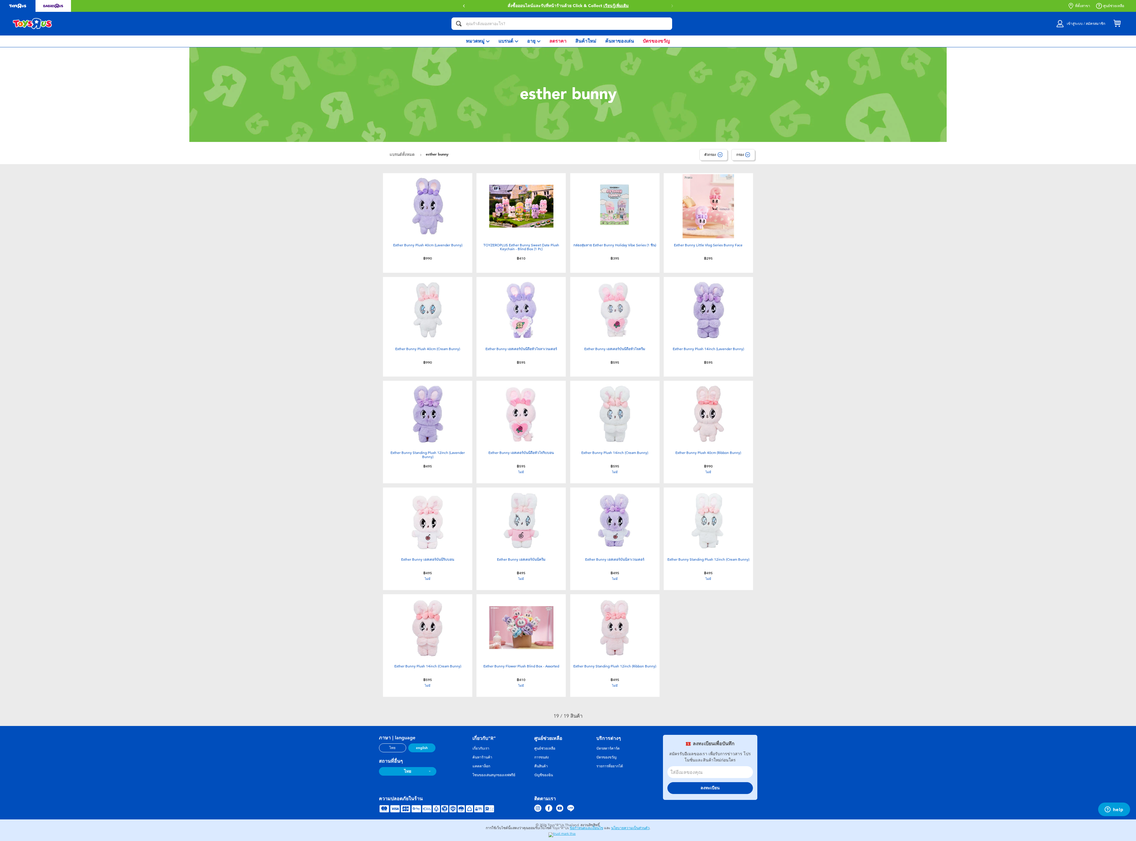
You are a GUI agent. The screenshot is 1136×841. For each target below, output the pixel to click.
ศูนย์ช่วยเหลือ (1113, 6)
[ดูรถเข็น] (1117, 24)
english (422, 748)
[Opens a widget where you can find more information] (1114, 810)
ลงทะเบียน (710, 787)
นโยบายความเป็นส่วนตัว (630, 828)
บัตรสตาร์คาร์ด (608, 748)
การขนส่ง (541, 757)
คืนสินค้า (541, 766)
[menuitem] (478, 41)
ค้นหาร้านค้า (482, 757)
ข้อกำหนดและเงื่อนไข (586, 828)
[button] (672, 6)
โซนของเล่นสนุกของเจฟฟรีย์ (493, 775)
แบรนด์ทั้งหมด (403, 154)
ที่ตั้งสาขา (1082, 6)
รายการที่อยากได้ (609, 766)
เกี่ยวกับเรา (480, 748)
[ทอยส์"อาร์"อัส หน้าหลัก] (32, 23)
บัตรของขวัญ (606, 757)
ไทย (392, 748)
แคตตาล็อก (481, 766)
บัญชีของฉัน (543, 775)
